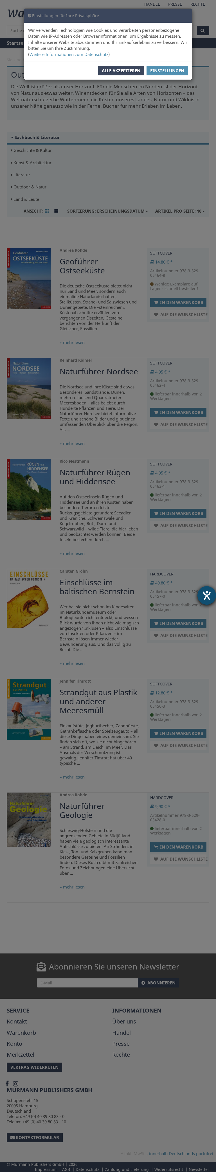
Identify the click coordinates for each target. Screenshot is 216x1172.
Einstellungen (167, 70)
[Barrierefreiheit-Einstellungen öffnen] (206, 595)
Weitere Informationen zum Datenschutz (69, 54)
